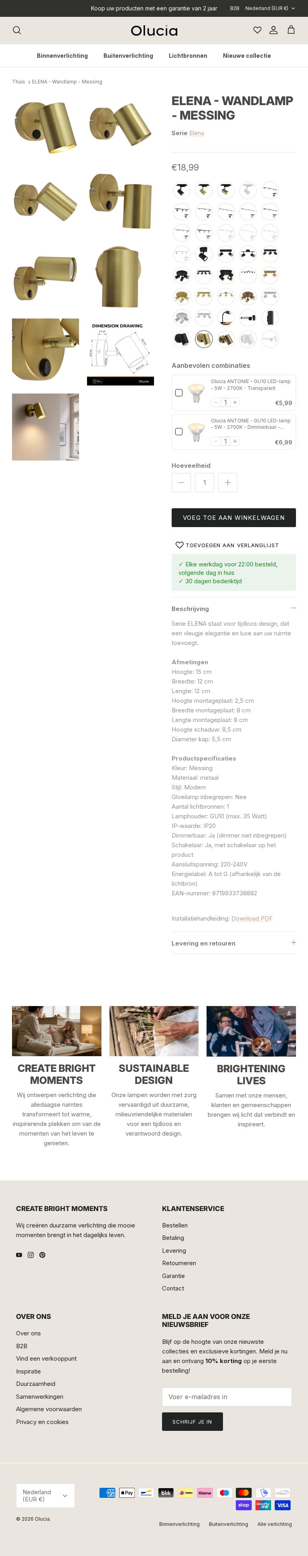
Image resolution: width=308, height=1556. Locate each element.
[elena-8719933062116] (270, 233)
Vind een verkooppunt (46, 1358)
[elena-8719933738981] (226, 297)
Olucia (42, 1519)
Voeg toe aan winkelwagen (234, 517)
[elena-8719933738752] (204, 191)
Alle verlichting (274, 1524)
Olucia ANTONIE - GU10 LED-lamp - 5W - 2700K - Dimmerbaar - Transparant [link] (251, 424)
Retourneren (179, 1263)
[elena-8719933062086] (226, 212)
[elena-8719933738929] (204, 297)
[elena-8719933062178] (182, 233)
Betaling (173, 1238)
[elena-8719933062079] (270, 191)
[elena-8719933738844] (182, 276)
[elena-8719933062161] (248, 212)
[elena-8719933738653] (248, 318)
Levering (174, 1250)
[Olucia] (154, 30)
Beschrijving (190, 609)
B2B (234, 8)
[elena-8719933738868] (226, 254)
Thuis (18, 82)
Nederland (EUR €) (266, 8)
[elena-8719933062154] (270, 212)
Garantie (173, 1276)
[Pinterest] (42, 1255)
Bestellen (175, 1225)
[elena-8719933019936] (248, 297)
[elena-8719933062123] (248, 233)
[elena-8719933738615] (270, 297)
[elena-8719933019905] (270, 339)
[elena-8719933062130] (226, 233)
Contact (173, 1288)
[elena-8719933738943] (204, 276)
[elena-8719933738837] (182, 339)
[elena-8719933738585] (248, 339)
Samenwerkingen (39, 1396)
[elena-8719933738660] (270, 318)
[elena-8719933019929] (226, 339)
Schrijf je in (192, 1421)
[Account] (271, 30)
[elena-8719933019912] (226, 191)
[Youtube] (19, 1255)
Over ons (28, 1333)
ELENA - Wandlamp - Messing (67, 82)
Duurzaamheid (35, 1384)
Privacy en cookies (42, 1422)
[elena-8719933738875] (270, 254)
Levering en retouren (203, 943)
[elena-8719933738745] (248, 191)
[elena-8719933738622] (204, 318)
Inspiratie (28, 1371)
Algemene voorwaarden (49, 1409)
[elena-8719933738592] (182, 318)
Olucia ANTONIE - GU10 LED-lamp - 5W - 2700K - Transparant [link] (251, 384)
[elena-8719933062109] (182, 254)
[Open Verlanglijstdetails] (257, 30)
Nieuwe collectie (247, 55)
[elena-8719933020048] (248, 276)
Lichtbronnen (188, 55)
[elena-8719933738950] (248, 254)
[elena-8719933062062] (182, 212)
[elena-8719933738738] (182, 191)
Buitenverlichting (128, 55)
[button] (216, 402)
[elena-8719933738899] (182, 297)
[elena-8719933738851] (204, 254)
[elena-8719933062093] (204, 212)
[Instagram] (31, 1255)
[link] (197, 392)
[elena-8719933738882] (204, 339)
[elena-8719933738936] (226, 276)
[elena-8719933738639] (226, 318)
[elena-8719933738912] (270, 276)
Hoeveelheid (191, 465)
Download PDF (252, 918)
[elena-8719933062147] (204, 233)
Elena (196, 133)
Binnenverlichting (62, 55)
